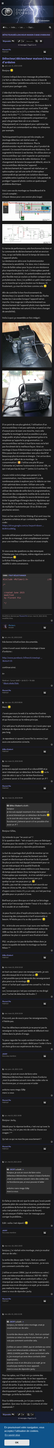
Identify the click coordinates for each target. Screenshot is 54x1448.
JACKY (4, 1054)
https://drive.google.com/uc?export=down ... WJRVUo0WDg (23, 527)
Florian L (12, 625)
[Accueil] (23, 11)
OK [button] (17, 1442)
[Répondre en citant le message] (45, 52)
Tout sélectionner (17, 575)
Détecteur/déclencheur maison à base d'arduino (26, 35)
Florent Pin (6, 50)
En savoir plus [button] (12, 1435)
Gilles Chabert (7, 749)
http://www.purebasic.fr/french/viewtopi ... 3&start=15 (22, 659)
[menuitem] (43, 20)
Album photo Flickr (11, 683)
